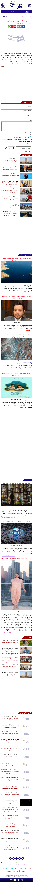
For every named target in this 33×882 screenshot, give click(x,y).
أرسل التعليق (27, 151)
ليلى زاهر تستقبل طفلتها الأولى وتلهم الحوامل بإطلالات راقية (16, 558)
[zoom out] (8, 16)
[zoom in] (4, 16)
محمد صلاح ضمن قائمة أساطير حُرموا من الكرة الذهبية (16, 483)
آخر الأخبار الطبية (6, 633)
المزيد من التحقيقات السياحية (8, 517)
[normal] (6, 16)
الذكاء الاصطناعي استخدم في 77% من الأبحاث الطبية (16, 521)
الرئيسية (30, 16)
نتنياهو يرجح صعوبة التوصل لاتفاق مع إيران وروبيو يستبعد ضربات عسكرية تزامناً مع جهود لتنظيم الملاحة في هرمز (10, 660)
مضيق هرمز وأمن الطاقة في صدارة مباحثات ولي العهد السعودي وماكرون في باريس (10, 215)
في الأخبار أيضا (24, 16)
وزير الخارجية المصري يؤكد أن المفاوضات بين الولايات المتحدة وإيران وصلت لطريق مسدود (10, 184)
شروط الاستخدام (28, 136)
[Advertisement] (16, 84)
